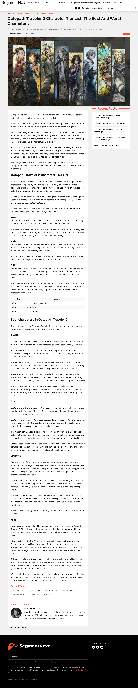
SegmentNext (14, 2)
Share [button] (127, 34)
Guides (46, 3)
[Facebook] (79, 8)
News (30, 3)
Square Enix (35, 590)
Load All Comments (17, 627)
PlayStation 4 (33, 595)
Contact (110, 8)
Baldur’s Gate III (118, 3)
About (88, 8)
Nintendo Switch (18, 595)
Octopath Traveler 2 (20, 590)
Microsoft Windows (69, 590)
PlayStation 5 (47, 595)
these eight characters (28, 132)
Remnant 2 (62, 3)
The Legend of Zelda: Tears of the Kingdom (84, 3)
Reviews (38, 3)
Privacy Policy (12, 662)
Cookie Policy (25, 662)
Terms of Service (40, 662)
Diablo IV (106, 3)
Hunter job (71, 465)
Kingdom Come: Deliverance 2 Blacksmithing (109, 123)
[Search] (135, 8)
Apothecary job (41, 420)
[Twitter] (76, 8)
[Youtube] (83, 8)
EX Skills (35, 377)
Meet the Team (99, 8)
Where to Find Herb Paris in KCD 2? (106, 146)
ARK (54, 3)
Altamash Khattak (16, 33)
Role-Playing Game (51, 590)
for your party (74, 115)
